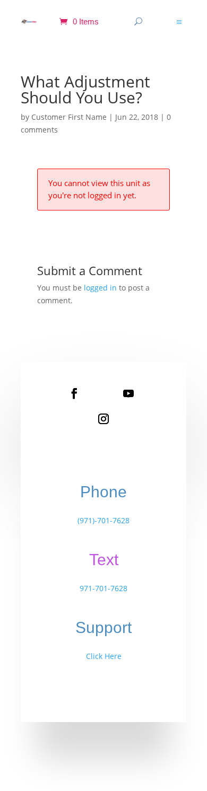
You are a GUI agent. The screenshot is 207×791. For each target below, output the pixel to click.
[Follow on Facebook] (74, 393)
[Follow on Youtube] (128, 393)
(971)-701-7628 (103, 520)
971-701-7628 (103, 588)
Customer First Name (69, 117)
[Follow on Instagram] (103, 418)
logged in (100, 288)
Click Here (104, 656)
